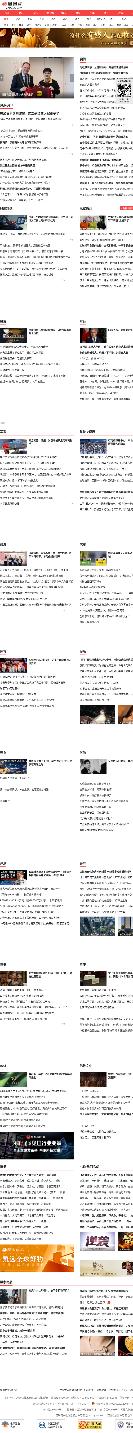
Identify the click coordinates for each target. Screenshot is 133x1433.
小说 (83, 1167)
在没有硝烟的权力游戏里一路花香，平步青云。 (25, 1198)
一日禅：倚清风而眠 (90, 1091)
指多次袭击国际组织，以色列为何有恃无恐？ (24, 159)
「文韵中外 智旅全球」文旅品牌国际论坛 (22, 593)
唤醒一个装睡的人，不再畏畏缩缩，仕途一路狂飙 (106, 1227)
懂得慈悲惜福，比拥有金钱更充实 (98, 1131)
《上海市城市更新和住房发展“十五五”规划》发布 (106, 877)
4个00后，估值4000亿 (92, 358)
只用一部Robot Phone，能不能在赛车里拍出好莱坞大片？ (32, 906)
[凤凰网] (12, 8)
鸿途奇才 (51, 1215)
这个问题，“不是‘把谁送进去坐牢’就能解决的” (104, 136)
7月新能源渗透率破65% (92, 587)
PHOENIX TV (116, 1389)
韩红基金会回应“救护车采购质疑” (18, 165)
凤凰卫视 (49, 13)
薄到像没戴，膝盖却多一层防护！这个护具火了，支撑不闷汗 (32, 375)
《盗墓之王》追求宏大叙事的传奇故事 (20, 1227)
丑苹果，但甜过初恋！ (12, 1342)
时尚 (78, 13)
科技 (35, 13)
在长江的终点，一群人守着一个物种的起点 (103, 90)
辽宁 (29, 25)
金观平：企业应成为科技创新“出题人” (100, 101)
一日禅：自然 (87, 1125)
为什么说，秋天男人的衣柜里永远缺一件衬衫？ (25, 182)
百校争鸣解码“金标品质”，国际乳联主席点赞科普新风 (28, 1102)
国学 (89, 19)
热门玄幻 (93, 1167)
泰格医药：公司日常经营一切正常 (98, 989)
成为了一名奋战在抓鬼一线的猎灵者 (19, 1203)
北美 (21, 25)
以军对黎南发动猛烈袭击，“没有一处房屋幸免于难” (27, 463)
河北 (103, 25)
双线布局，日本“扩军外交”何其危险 (19, 480)
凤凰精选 (6, 208)
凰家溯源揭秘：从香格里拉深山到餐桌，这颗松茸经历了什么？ (34, 1007)
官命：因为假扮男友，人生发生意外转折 (22, 1174)
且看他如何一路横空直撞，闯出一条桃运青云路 (105, 1192)
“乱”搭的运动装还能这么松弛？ (96, 818)
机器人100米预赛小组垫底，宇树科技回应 (102, 370)
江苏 (95, 25)
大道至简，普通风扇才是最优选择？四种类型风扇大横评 (30, 917)
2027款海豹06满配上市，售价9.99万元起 (102, 610)
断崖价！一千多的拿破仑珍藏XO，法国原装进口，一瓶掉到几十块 (35, 474)
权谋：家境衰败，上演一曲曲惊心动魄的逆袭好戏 (26, 1209)
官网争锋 (125, 1198)
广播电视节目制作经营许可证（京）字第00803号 (91, 1409)
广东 (80, 25)
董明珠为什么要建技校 (12, 370)
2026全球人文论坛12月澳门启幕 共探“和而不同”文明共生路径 (33, 1091)
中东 (13, 25)
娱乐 (63, 13)
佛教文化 (100, 19)
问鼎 (62, 1192)
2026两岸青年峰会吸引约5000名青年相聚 (102, 119)
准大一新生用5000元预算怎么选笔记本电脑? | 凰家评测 (30, 888)
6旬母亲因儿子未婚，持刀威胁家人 (99, 154)
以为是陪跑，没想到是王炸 (94, 700)
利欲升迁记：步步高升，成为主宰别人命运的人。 (26, 1180)
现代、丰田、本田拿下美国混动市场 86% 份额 (105, 598)
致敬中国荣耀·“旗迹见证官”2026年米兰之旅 (23, 598)
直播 (6, 19)
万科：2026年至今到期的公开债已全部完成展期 (105, 888)
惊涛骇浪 (58, 1198)
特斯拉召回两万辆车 (90, 581)
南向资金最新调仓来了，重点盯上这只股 (22, 352)
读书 (77, 19)
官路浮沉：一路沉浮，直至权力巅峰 (99, 1198)
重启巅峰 (51, 1174)
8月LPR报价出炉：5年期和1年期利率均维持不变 (106, 894)
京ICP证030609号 (51, 1409)
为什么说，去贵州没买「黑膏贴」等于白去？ (24, 1324)
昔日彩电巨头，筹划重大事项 (16, 358)
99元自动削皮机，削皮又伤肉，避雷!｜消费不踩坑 (27, 911)
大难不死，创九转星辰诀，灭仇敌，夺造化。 (104, 1215)
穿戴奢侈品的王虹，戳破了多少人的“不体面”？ (105, 824)
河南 (111, 25)
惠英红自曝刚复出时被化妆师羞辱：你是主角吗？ (106, 665)
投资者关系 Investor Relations (76, 1389)
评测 (65, 19)
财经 (21, 13)
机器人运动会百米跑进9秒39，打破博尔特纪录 (25, 188)
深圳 (87, 25)
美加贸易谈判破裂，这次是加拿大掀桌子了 (29, 113)
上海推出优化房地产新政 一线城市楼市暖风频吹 (105, 871)
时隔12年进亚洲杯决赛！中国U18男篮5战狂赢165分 (28, 676)
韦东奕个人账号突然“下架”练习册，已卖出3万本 (26, 177)
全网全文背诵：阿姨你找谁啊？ (97, 789)
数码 (53, 19)
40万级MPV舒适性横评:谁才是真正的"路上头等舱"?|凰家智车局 (34, 923)
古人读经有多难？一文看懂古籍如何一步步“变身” (106, 1114)
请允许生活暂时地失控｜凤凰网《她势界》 (23, 1096)
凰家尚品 (86, 208)
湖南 (126, 25)
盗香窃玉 (125, 1209)
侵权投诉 (124, 1397)
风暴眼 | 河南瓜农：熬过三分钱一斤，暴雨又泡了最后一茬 (31, 251)
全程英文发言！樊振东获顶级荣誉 (18, 694)
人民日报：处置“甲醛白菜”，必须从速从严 (102, 125)
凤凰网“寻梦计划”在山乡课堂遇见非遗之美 (22, 1125)
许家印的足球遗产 (9, 688)
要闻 (83, 59)
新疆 (47, 25)
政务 (120, 13)
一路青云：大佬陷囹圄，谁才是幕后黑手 (22, 1215)
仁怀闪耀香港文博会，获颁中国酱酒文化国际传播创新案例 (31, 587)
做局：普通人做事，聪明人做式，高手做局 (103, 1186)
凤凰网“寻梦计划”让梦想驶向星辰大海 (20, 1120)
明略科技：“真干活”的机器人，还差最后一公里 (25, 245)
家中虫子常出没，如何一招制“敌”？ (19, 1330)
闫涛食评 (5, 801)
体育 (106, 13)
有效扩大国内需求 (89, 84)
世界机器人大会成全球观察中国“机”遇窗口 (102, 107)
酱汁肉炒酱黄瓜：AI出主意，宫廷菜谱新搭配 (24, 789)
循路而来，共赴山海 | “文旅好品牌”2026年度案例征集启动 (31, 575)
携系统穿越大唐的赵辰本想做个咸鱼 (99, 1209)
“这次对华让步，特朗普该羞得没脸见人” (21, 130)
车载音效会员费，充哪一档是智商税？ (100, 570)
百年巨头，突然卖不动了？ (94, 364)
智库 (30, 19)
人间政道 (46, 1203)
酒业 (112, 19)
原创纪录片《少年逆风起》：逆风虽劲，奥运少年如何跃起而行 (33, 1108)
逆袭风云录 (62, 1209)
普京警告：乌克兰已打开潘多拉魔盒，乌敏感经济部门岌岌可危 (34, 148)
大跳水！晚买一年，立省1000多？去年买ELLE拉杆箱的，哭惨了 (34, 1353)
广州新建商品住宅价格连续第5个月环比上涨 (103, 900)
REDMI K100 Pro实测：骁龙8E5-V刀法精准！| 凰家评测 (31, 900)
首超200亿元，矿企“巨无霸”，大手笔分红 (22, 381)
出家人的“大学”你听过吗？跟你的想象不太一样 (105, 1102)
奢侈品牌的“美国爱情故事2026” (97, 829)
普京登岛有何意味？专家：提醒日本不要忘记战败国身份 (30, 468)
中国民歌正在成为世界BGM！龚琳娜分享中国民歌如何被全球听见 (35, 604)
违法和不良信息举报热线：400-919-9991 (73, 1397)
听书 (3, 1167)
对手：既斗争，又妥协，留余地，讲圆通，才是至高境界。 (31, 1186)
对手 (129, 1221)
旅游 (124, 19)
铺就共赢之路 (120, 73)
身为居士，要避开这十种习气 (95, 1137)
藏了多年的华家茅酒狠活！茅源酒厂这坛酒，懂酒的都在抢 (31, 1307)
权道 (43, 1221)
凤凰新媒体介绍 (8, 1389)
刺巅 (45, 1227)
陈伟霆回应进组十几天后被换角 (97, 676)
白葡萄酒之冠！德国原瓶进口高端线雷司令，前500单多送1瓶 (32, 1348)
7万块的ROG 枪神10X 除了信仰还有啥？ (22, 894)
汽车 (83, 544)
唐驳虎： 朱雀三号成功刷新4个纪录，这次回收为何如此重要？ (34, 234)
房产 (83, 863)
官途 (130, 1186)
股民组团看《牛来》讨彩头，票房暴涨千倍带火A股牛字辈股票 (33, 268)
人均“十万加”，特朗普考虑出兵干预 (19, 136)
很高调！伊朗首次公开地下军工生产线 (20, 142)
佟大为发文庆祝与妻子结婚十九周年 (99, 682)
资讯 (7, 13)
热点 (3, 105)
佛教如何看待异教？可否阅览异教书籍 (100, 1108)
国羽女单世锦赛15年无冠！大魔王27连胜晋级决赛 (27, 705)
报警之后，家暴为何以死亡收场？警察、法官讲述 (26, 274)
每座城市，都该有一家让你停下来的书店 (22, 995)
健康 (83, 965)
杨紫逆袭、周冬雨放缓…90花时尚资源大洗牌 (104, 801)
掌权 (58, 1180)
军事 (92, 13)
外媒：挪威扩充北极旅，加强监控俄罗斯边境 (24, 492)
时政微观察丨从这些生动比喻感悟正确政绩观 (104, 67)
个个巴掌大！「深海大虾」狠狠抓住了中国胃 (24, 194)
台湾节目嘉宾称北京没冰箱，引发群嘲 (100, 159)
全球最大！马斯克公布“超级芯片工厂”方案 (102, 912)
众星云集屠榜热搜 (9, 503)
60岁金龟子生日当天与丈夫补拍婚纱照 (100, 688)
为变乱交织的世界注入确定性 (95, 113)
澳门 (6, 25)
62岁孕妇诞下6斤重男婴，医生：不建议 (21, 200)
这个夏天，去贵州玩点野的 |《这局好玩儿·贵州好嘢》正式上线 (34, 570)
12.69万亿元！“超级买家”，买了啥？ (99, 393)
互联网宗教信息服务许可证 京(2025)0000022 (80, 1415)
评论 (18, 19)
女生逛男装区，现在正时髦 (94, 812)
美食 (3, 752)
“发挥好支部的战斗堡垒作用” (95, 73)
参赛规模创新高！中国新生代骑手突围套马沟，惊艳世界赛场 (32, 682)
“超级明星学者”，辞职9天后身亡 (17, 171)
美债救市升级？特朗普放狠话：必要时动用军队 (105, 398)
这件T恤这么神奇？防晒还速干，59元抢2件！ (24, 1319)
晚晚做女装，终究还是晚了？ (95, 783)
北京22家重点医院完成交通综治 (97, 1007)
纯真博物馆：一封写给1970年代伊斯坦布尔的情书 (27, 1013)
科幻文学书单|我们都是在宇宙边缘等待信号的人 (26, 1001)
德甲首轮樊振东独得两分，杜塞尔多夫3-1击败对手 (27, 700)
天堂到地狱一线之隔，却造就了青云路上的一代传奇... (29, 1192)
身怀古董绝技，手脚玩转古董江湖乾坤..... (102, 1221)
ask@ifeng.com (108, 1397)
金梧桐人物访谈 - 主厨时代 (14, 778)
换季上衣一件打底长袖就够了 (95, 795)
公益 (3, 1066)
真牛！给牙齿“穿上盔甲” (93, 1302)
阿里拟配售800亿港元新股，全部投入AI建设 (24, 346)
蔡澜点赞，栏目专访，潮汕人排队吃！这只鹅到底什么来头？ (32, 1336)
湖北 (119, 25)
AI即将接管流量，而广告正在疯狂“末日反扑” (103, 468)
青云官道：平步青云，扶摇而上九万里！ (22, 1238)
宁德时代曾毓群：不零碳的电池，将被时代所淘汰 (26, 262)
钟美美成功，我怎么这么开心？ (97, 806)
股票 (41, 19)
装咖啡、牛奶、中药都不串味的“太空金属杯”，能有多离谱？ (32, 1313)
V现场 (91, 432)
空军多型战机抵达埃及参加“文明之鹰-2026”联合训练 (28, 457)
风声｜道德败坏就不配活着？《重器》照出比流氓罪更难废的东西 (35, 257)
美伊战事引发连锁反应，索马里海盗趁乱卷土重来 (26, 497)
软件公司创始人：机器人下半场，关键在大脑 (104, 352)
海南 (64, 25)
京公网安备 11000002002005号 (113, 1403)
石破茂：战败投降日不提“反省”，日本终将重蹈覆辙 (27, 486)
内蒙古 (38, 25)
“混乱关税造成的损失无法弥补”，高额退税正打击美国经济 (31, 119)
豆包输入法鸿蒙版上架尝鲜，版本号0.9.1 (102, 497)
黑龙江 (55, 25)
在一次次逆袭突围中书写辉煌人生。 (19, 1221)
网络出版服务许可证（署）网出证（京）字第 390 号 (61, 1403)
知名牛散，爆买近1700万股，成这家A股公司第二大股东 (30, 364)
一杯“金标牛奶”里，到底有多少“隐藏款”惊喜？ (25, 1114)
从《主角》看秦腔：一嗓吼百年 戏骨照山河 (23, 1019)
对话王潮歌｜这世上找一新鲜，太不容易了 (23, 989)
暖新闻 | (84, 183)
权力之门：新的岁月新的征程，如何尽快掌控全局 (26, 1232)
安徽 (72, 25)
